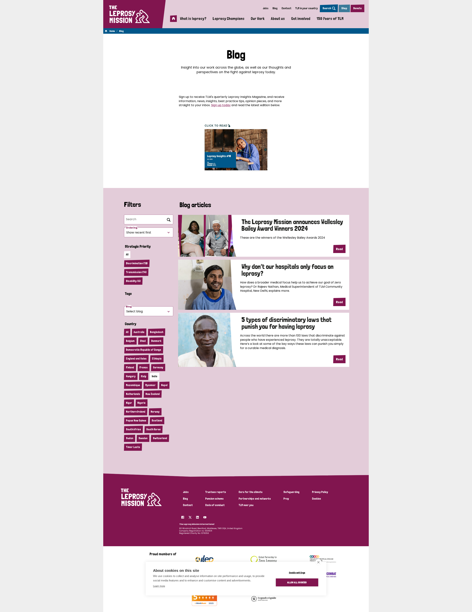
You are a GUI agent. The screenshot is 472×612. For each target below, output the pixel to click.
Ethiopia (157, 358)
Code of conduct (215, 505)
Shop (344, 8)
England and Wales (136, 358)
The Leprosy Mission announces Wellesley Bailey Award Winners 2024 (292, 225)
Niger (129, 402)
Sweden (142, 438)
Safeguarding (291, 492)
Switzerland (160, 438)
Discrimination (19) (137, 263)
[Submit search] (168, 219)
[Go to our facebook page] (182, 516)
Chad (143, 341)
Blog (275, 8)
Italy (143, 376)
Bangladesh (156, 332)
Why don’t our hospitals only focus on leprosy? (288, 270)
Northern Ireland (135, 411)
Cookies (316, 498)
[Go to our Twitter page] (190, 516)
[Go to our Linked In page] (197, 516)
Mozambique (133, 385)
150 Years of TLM (330, 18)
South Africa (133, 429)
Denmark (156, 341)
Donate (357, 8)
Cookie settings (297, 572)
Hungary (131, 376)
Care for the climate (250, 492)
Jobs (265, 8)
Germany (158, 367)
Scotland (157, 420)
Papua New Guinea (136, 420)
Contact (286, 8)
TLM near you (246, 505)
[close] (318, 562)
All (127, 254)
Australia (139, 332)
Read (339, 249)
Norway (155, 411)
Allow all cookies (297, 582)
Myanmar (150, 385)
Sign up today (221, 105)
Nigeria (141, 402)
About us (278, 18)
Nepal (164, 385)
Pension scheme (214, 498)
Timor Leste (133, 447)
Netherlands (133, 394)
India (154, 376)
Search (326, 8)
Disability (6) (133, 281)
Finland (130, 367)
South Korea (153, 429)
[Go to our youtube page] (204, 516)
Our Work (258, 18)
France (143, 367)
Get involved (300, 18)
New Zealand (152, 394)
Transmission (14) (136, 272)
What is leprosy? (193, 18)
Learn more (159, 586)
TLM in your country (306, 8)
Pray (286, 498)
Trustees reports (215, 492)
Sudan (129, 438)
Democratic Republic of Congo (143, 349)
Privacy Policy (320, 492)
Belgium (130, 341)
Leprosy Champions (228, 18)
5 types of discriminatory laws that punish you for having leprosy (287, 323)
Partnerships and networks (255, 498)
